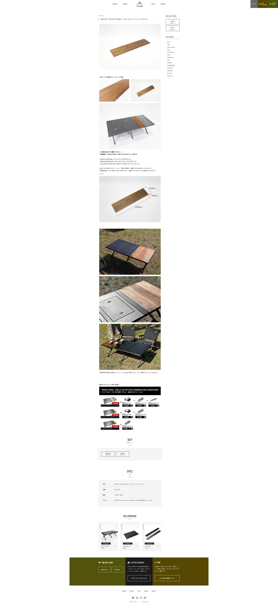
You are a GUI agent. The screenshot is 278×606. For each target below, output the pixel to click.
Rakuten (104, 570)
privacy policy (133, 601)
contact (154, 591)
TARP (168, 55)
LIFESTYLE (170, 76)
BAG (168, 60)
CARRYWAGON (171, 65)
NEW (168, 42)
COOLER (169, 63)
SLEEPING (170, 68)
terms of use (145, 601)
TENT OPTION (171, 47)
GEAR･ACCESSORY (170, 51)
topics (153, 4)
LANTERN (169, 70)
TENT (168, 44)
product (115, 4)
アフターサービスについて (139, 578)
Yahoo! (122, 453)
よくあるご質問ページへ (167, 578)
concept (125, 4)
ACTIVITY (169, 73)
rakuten (108, 453)
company (163, 4)
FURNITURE (170, 57)
